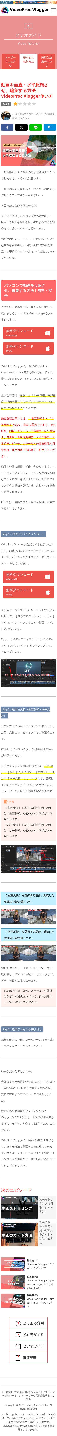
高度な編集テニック (46, 61)
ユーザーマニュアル (10, 61)
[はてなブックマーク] (50, 127)
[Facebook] (7, 127)
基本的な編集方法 (28, 59)
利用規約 (7, 1391)
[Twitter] (21, 127)
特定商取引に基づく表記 (27, 1391)
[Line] (35, 127)
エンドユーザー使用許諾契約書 (33, 1395)
